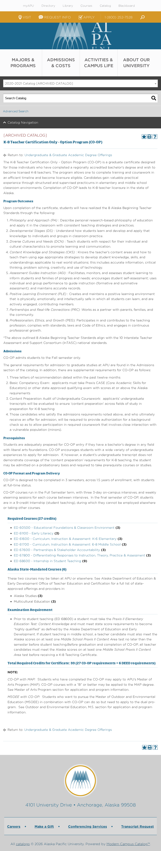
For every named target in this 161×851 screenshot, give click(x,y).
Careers (13, 827)
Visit (27, 17)
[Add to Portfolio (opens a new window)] (144, 136)
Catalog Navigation (23, 122)
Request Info (57, 17)
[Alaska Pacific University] (80, 780)
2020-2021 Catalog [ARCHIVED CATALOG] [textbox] (39, 83)
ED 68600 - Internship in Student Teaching (47, 561)
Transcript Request (137, 827)
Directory (48, 5)
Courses (86, 5)
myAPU (28, 5)
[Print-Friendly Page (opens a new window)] (149, 136)
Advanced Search (16, 111)
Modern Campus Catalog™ (128, 844)
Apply (89, 17)
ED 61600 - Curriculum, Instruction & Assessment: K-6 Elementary (65, 539)
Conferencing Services (87, 827)
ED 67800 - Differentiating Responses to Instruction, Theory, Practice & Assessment (79, 555)
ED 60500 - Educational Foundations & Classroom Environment (64, 528)
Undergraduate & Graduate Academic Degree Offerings (68, 155)
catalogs (23, 844)
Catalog (105, 5)
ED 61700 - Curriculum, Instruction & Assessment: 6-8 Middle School (67, 544)
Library (68, 5)
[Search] (154, 98)
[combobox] (80, 83)
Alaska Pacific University (80, 36)
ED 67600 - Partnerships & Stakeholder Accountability (57, 550)
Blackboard (126, 5)
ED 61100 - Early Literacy (33, 533)
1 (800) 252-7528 (118, 17)
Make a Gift (44, 827)
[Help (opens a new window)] (155, 136)
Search (142, 17)
